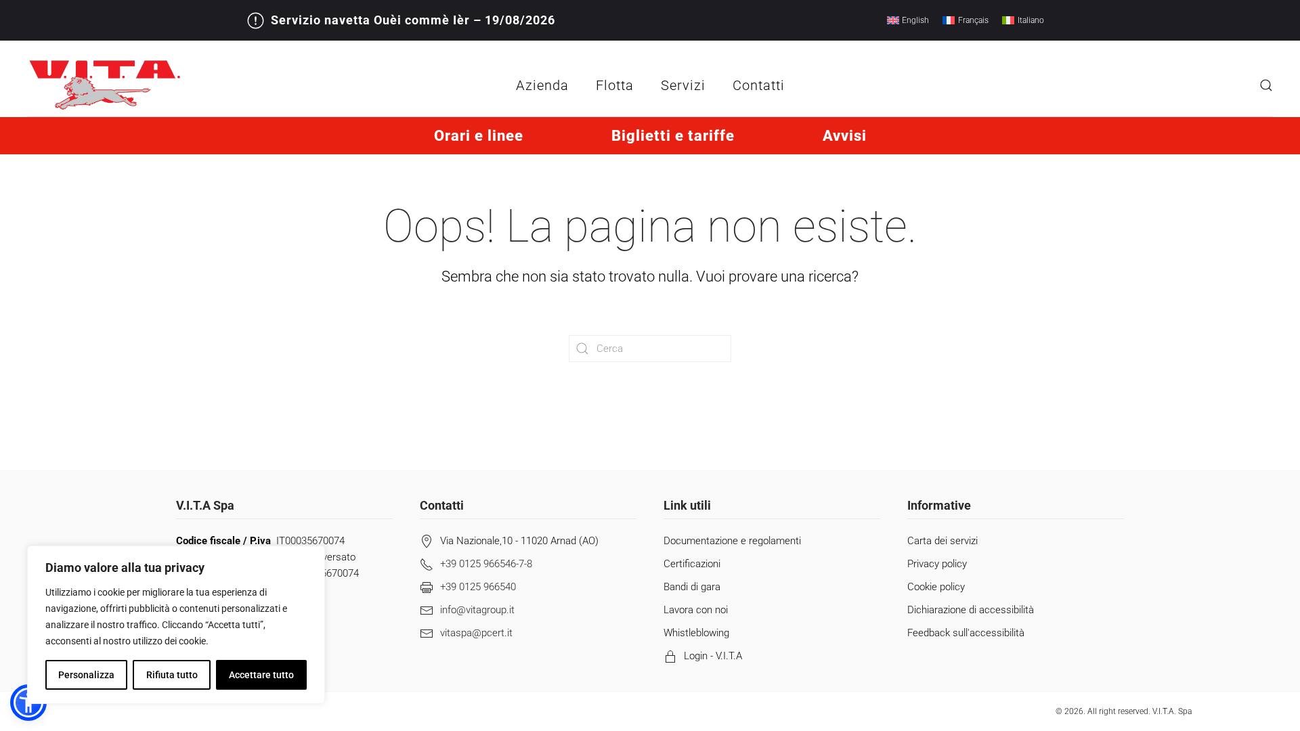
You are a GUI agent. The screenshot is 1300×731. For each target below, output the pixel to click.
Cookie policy (936, 587)
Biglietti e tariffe (673, 135)
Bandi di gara (692, 587)
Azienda (542, 85)
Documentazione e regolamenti (732, 541)
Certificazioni (692, 564)
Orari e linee (478, 135)
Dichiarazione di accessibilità (970, 610)
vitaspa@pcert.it (476, 633)
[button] (1266, 85)
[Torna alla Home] (105, 85)
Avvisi (845, 135)
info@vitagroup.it (477, 610)
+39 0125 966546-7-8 (486, 564)
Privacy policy (937, 564)
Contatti (759, 85)
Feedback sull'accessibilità (965, 633)
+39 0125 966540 (478, 587)
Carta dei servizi (942, 541)
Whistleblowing (696, 633)
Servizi (683, 85)
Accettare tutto (261, 674)
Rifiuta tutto (172, 674)
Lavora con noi (696, 610)
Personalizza (86, 674)
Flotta (615, 85)
